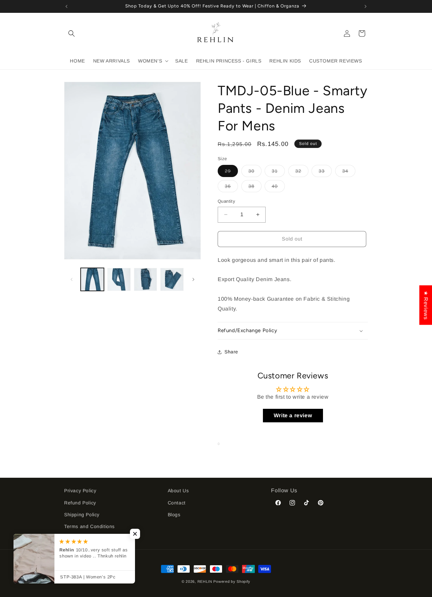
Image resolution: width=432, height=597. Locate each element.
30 (255, 172)
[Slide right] (193, 279)
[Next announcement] (365, 6)
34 (348, 172)
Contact (177, 502)
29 (231, 172)
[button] (71, 33)
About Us (178, 490)
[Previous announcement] (66, 6)
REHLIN (204, 581)
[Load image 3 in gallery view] (145, 279)
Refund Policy (80, 502)
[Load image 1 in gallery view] (92, 279)
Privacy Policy (80, 490)
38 (255, 187)
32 (301, 172)
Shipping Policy (82, 514)
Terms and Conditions (89, 526)
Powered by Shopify (231, 581)
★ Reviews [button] (426, 305)
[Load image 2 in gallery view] (119, 279)
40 (278, 187)
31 (278, 172)
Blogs (174, 514)
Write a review (293, 415)
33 (325, 172)
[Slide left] (71, 279)
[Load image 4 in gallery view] (172, 279)
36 (231, 187)
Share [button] (231, 351)
